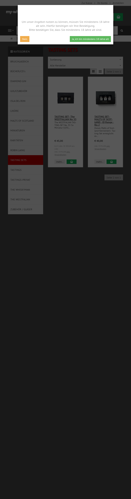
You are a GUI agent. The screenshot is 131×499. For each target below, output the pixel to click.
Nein (24, 39)
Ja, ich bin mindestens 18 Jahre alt (90, 39)
